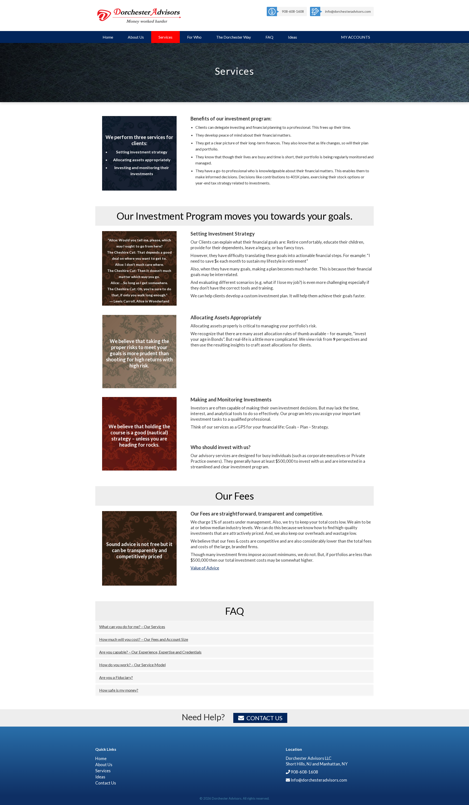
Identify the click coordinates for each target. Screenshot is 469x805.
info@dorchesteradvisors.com (348, 11)
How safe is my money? (118, 690)
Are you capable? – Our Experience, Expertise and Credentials (150, 652)
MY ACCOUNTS (355, 37)
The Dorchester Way (233, 37)
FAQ (269, 37)
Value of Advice (205, 567)
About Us (136, 37)
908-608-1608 (293, 11)
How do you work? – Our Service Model (132, 664)
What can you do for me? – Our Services (132, 626)
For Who (194, 37)
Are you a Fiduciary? (116, 677)
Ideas (292, 37)
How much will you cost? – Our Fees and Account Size (143, 639)
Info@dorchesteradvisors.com (319, 780)
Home (108, 37)
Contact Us (264, 717)
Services (165, 37)
